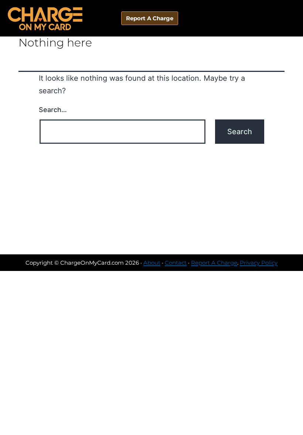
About (151, 262)
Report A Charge (214, 262)
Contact (176, 262)
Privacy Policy (259, 262)
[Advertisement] (151, 199)
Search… (53, 110)
